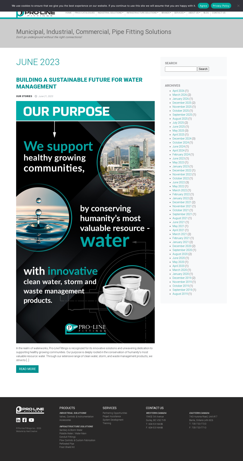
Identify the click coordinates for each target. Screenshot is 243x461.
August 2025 (180, 118)
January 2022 (181, 198)
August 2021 (180, 218)
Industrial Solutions (110, 13)
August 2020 (180, 254)
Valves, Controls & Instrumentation (76, 416)
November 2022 (182, 174)
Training (107, 423)
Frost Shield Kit (67, 447)
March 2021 (180, 234)
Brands (166, 13)
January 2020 (181, 273)
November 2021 (182, 206)
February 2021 (181, 238)
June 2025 (179, 126)
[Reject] (238, 6)
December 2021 (182, 202)
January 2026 (181, 98)
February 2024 (181, 154)
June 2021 (179, 222)
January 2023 (181, 166)
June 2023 (179, 158)
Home (68, 13)
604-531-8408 (155, 424)
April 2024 (179, 150)
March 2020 (180, 269)
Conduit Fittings (67, 437)
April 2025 (179, 134)
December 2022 (182, 170)
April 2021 (179, 230)
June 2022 (179, 182)
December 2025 (182, 102)
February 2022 (181, 194)
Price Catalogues (85, 13)
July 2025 (178, 122)
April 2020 (179, 265)
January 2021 (181, 242)
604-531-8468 (155, 427)
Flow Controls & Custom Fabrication (77, 440)
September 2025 (182, 114)
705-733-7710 (199, 427)
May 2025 (178, 130)
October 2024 (181, 142)
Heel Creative (31, 431)
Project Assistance (112, 416)
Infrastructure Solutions (142, 13)
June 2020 (179, 258)
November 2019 (182, 281)
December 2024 (182, 138)
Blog (206, 13)
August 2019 (180, 293)
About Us (194, 13)
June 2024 (179, 146)
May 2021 (178, 226)
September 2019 (182, 289)
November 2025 (182, 106)
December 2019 (182, 277)
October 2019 (181, 285)
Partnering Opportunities (115, 413)
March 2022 (180, 190)
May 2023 (178, 162)
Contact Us (218, 13)
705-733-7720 (199, 424)
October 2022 (181, 178)
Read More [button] (27, 369)
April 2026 (179, 90)
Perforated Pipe (66, 443)
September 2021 (182, 214)
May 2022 (178, 186)
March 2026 (180, 94)
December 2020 (182, 246)
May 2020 (178, 261)
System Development (113, 420)
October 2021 (181, 210)
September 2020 (182, 250)
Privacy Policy (221, 5)
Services (179, 13)
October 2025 (181, 110)
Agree (203, 5)
